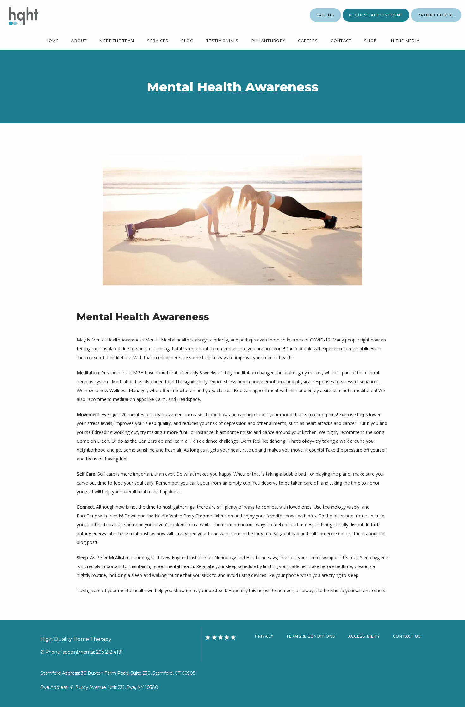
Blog (187, 40)
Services (157, 40)
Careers (308, 40)
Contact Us (407, 636)
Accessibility (364, 636)
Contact (341, 40)
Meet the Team (116, 40)
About (79, 40)
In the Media (405, 40)
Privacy (264, 636)
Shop (370, 40)
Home (52, 40)
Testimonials (222, 40)
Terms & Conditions (310, 636)
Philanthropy (268, 40)
